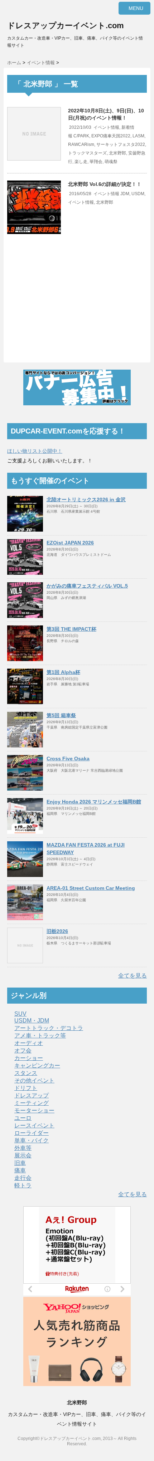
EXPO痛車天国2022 (110, 135)
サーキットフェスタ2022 (120, 144)
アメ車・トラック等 (40, 1036)
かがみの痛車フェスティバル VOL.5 (87, 586)
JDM (124, 193)
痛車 (20, 1170)
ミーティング (31, 1103)
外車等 (23, 1148)
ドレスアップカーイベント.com (65, 25)
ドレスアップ (31, 1095)
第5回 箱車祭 (61, 715)
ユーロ (23, 1118)
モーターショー (34, 1110)
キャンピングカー (37, 1065)
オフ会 (23, 1050)
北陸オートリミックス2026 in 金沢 (86, 499)
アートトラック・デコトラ (48, 1028)
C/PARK (81, 135)
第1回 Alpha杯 (63, 672)
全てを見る (132, 976)
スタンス (25, 1073)
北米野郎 (117, 153)
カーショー (28, 1058)
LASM (138, 135)
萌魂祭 (111, 161)
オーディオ (28, 1043)
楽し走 (80, 161)
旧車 (20, 1163)
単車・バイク (31, 1140)
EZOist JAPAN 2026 (70, 543)
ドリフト (25, 1088)
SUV (20, 1014)
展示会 (23, 1155)
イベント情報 (106, 127)
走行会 (23, 1178)
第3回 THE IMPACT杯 (71, 629)
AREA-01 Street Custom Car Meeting (91, 888)
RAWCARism (81, 144)
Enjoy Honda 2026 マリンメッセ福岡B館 (94, 802)
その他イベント (34, 1080)
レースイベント (34, 1125)
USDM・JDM (31, 1021)
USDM (137, 193)
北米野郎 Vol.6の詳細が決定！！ (104, 184)
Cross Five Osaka (68, 758)
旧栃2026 (57, 931)
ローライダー (31, 1133)
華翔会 (96, 161)
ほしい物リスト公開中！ (34, 451)
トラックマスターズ (87, 153)
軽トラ (23, 1185)
